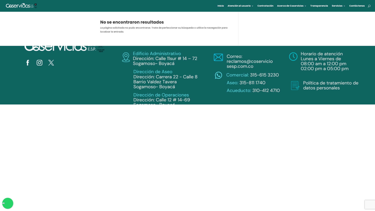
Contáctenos (357, 6)
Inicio (221, 6)
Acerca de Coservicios (290, 6)
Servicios (337, 6)
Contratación (265, 6)
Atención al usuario (239, 6)
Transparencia (319, 6)
